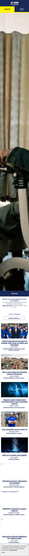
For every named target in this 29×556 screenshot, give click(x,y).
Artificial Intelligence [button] (14, 318)
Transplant (16, 350)
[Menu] (21, 9)
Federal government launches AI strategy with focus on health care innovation (14, 343)
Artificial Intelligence (8, 348)
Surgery (11, 350)
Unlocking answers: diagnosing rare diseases (14, 482)
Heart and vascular (20, 348)
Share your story (7, 305)
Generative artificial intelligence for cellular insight (14, 537)
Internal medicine (8, 487)
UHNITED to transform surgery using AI (14, 510)
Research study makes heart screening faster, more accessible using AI (14, 402)
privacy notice (13, 550)
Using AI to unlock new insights (14, 455)
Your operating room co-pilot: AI (14, 429)
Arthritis (17, 378)
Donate (7, 9)
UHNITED (17, 514)
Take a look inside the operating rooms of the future (14, 373)
